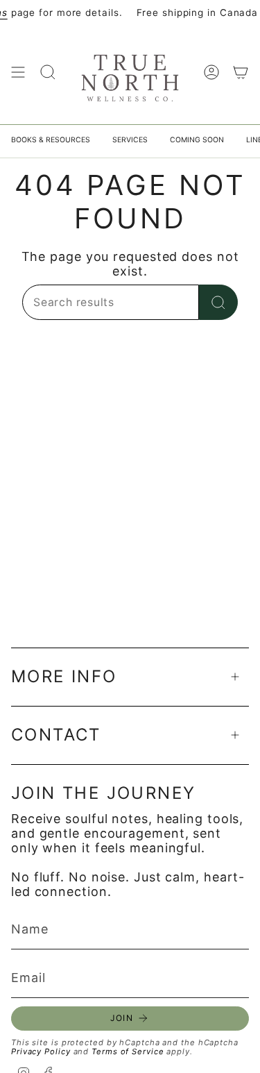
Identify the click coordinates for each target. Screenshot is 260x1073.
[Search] (218, 302)
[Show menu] (18, 72)
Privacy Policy (41, 1051)
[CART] (240, 72)
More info (64, 676)
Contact (56, 735)
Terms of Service (128, 1051)
